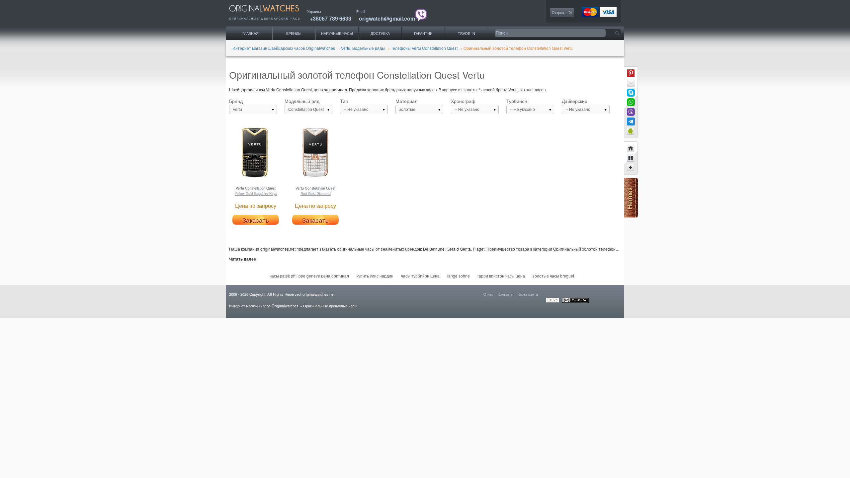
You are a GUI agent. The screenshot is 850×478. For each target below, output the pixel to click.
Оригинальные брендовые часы (330, 305)
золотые (407, 109)
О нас (488, 294)
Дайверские (576, 105)
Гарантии (423, 33)
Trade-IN (466, 33)
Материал (406, 105)
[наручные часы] (269, 13)
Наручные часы (337, 33)
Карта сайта (528, 294)
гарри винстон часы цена (501, 276)
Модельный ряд (304, 105)
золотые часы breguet (553, 276)
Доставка (380, 33)
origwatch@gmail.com (387, 18)
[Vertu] (631, 158)
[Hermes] (631, 216)
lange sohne (458, 276)
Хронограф (465, 105)
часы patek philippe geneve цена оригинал (309, 276)
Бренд (236, 105)
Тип (354, 105)
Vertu (237, 109)
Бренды (293, 33)
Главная (250, 33)
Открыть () (562, 12)
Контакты (505, 294)
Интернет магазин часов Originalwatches (263, 305)
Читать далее (242, 259)
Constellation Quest (306, 109)
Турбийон (520, 105)
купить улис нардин (375, 276)
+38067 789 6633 (330, 18)
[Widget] (631, 131)
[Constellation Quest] (631, 168)
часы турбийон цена (420, 276)
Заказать (255, 220)
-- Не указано (356, 109)
